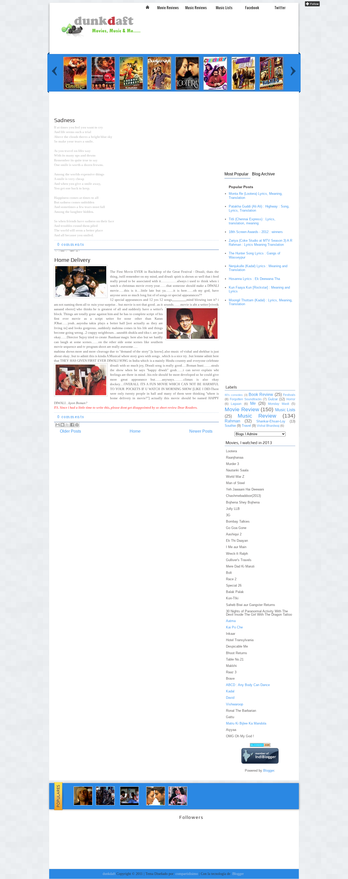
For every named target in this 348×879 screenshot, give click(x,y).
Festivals (289, 395)
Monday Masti (278, 404)
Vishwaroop (234, 704)
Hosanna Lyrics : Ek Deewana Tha (254, 279)
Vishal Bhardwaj (268, 426)
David (230, 698)
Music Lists (224, 7)
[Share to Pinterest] (76, 424)
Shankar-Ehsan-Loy (270, 421)
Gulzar (273, 399)
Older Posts (70, 431)
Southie (230, 426)
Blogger (268, 770)
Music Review (257, 416)
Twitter (280, 7)
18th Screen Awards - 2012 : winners (256, 232)
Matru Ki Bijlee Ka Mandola (246, 723)
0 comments (70, 245)
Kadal (230, 691)
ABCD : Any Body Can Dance (248, 685)
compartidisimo (187, 874)
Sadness (64, 120)
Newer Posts (200, 431)
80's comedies (234, 394)
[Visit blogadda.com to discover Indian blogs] (260, 746)
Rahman (232, 421)
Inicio (147, 7)
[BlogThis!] (62, 424)
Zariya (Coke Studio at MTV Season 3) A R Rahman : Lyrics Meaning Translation (260, 243)
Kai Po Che (234, 627)
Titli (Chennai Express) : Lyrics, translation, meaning (252, 221)
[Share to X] (67, 424)
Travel (246, 426)
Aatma (231, 621)
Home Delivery (72, 259)
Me (253, 403)
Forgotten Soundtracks (246, 399)
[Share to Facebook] (72, 424)
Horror (290, 399)
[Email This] (57, 424)
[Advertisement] (145, 109)
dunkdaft (109, 874)
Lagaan (236, 404)
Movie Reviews (168, 7)
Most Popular (236, 174)
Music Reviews (196, 7)
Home (135, 431)
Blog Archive (263, 174)
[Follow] (312, 5)
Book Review (261, 394)
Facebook (252, 7)
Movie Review (242, 409)
